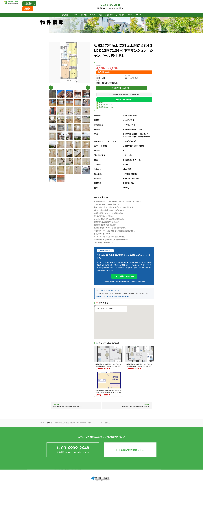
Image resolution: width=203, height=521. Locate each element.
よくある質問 (120, 15)
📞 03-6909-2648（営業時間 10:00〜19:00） (124, 94)
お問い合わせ (156, 493)
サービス (74, 15)
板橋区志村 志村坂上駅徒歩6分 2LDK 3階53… (67, 405)
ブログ (130, 15)
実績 (100, 15)
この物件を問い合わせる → (122, 88)
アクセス (138, 15)
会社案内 (65, 15)
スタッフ (92, 15)
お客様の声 (109, 15)
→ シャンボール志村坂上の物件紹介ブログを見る (112, 296)
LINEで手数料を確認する (124, 276)
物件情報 (84, 15)
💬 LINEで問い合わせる (124, 99)
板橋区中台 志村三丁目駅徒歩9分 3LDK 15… (136, 405)
